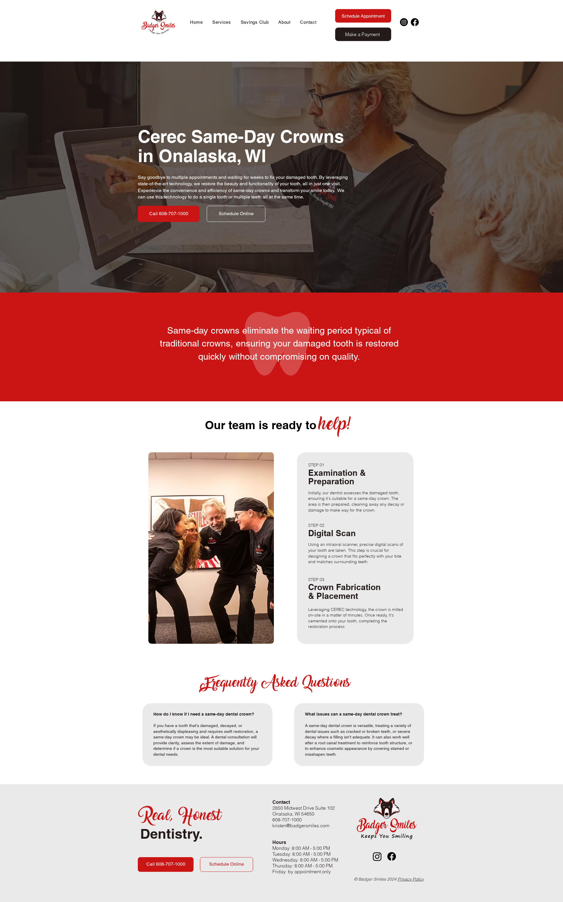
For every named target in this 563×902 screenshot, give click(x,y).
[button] (222, 22)
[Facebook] (415, 22)
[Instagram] (404, 22)
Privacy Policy (411, 879)
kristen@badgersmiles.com (300, 825)
